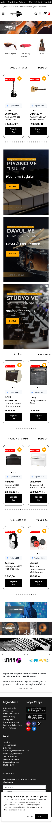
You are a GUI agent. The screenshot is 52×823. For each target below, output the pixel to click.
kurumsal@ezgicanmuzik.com (34, 6)
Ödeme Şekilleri (10, 708)
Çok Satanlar (18, 520)
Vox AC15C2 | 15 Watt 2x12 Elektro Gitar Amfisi (12, 401)
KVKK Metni (8, 711)
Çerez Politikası (9, 728)
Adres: (6, 753)
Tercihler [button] (29, 816)
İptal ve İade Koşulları (12, 725)
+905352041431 (11, 6)
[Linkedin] (34, 728)
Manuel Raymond (10, 564)
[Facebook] (34, 723)
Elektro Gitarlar (18, 67)
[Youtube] (28, 728)
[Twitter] (39, 723)
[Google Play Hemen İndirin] (36, 710)
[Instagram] (28, 723)
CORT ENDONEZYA (36, 112)
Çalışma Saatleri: (11, 762)
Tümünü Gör (42, 67)
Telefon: (7, 742)
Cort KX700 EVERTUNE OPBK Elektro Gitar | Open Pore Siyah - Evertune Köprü (38, 118)
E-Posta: (7, 748)
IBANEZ (8, 110)
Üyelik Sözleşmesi (11, 722)
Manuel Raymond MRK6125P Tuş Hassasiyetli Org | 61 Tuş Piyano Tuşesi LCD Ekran (13, 570)
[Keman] (26, 27)
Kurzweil (34, 481)
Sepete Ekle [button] (13, 131)
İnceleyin (12, 186)
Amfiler (18, 354)
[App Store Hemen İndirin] (36, 717)
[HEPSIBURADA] (38, 660)
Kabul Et (41, 816)
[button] (3, 14)
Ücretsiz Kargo (10, 79)
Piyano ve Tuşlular (18, 438)
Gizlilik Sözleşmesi (11, 713)
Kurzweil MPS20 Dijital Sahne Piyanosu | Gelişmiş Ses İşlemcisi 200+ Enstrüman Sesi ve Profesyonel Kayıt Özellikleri (38, 486)
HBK (7, 481)
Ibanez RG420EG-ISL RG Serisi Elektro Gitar (13, 115)
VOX (7, 397)
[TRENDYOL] (13, 660)
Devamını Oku (26, 688)
